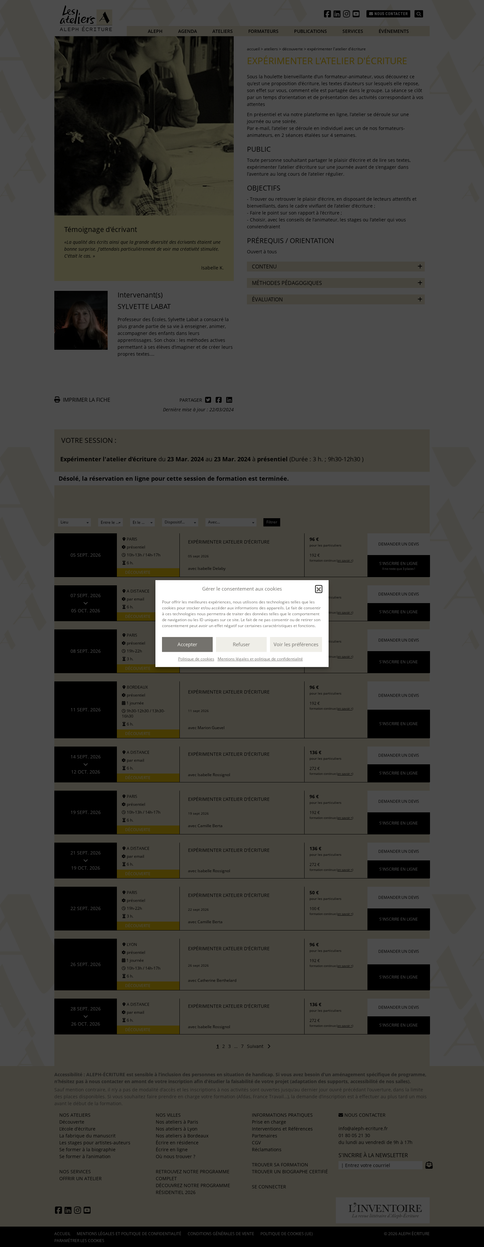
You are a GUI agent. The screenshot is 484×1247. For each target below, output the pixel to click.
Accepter (187, 644)
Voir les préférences (296, 644)
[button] (318, 589)
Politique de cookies (196, 659)
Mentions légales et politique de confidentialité (260, 659)
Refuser (241, 644)
